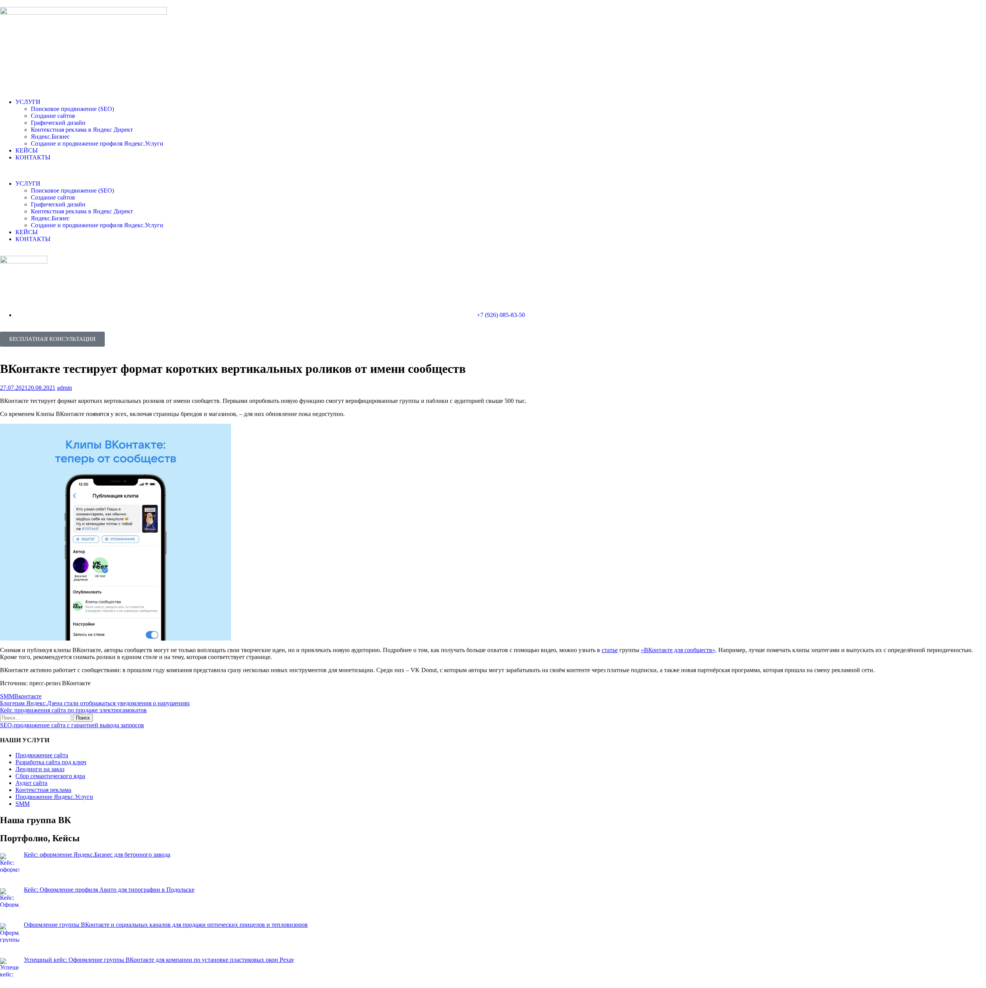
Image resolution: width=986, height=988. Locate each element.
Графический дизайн (58, 122)
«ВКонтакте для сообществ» (678, 650)
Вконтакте (28, 696)
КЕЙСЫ (26, 150)
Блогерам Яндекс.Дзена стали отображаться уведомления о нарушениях (95, 703)
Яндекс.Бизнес (50, 136)
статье (610, 650)
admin (64, 387)
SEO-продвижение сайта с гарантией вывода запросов (72, 725)
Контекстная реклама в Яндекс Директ (82, 129)
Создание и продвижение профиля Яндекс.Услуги (97, 143)
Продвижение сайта (41, 755)
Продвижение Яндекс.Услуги (54, 796)
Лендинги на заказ (39, 769)
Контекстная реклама (43, 790)
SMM (7, 696)
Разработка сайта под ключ (50, 762)
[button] (493, 170)
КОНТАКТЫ (32, 157)
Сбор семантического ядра (50, 776)
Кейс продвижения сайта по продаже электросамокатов (73, 710)
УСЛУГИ (27, 102)
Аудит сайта (31, 783)
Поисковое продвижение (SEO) (72, 109)
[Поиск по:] (36, 717)
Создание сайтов (53, 115)
